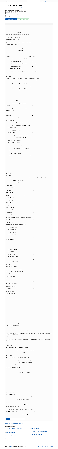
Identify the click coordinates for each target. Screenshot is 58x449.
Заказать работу (49, 1)
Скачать (21, 23)
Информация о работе (14, 423)
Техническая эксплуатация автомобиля (28, 440)
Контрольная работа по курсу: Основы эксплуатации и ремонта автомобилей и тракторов (16, 430)
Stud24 (11, 446)
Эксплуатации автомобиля (10, 433)
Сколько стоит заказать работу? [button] (23, 19)
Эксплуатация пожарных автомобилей (37, 434)
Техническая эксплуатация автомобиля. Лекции (38, 431)
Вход (41, 1)
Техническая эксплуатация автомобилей (13, 435)
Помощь (44, 1)
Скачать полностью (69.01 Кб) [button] (11, 19)
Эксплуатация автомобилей (10, 440)
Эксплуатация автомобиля (10, 432)
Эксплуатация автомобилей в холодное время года (14, 428)
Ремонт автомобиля (41, 440)
